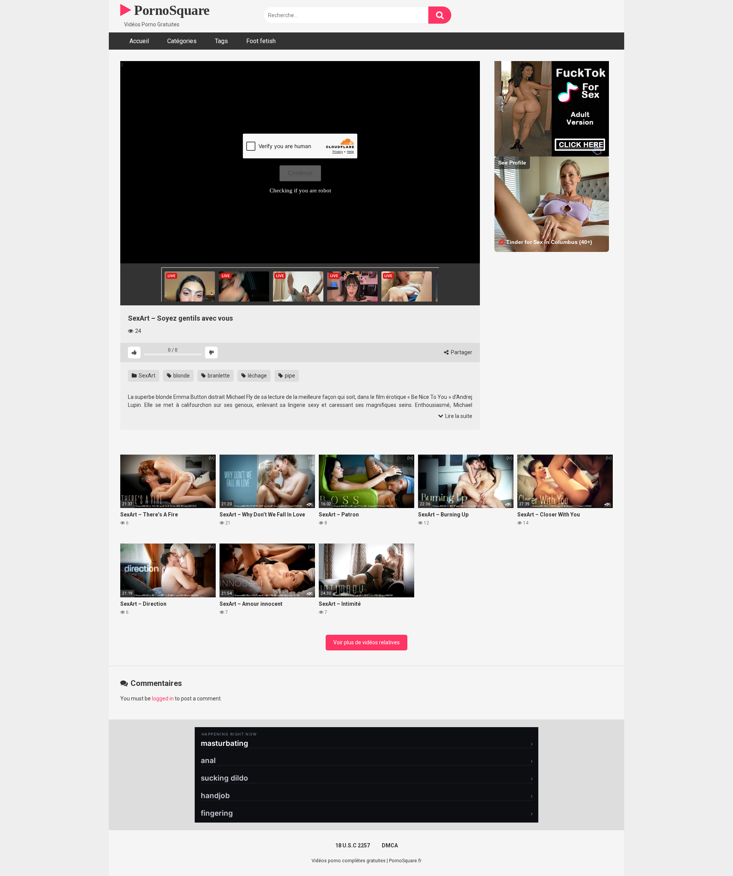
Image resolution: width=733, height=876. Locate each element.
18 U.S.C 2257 (352, 845)
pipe (289, 376)
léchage (257, 376)
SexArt (146, 376)
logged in (163, 698)
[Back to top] (707, 853)
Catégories (182, 41)
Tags (221, 41)
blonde (181, 376)
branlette (218, 376)
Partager (461, 352)
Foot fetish (261, 41)
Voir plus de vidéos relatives (366, 642)
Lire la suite (458, 416)
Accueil (139, 41)
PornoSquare (170, 10)
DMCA (390, 845)
